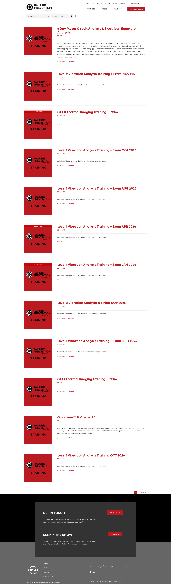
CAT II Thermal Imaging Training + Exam (87, 112)
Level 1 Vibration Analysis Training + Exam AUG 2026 (96, 188)
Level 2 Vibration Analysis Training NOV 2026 (91, 303)
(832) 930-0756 (96, 565)
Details (71, 61)
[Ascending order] (48, 16)
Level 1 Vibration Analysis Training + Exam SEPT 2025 (97, 341)
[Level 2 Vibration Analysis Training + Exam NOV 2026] (38, 86)
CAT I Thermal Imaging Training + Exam (87, 379)
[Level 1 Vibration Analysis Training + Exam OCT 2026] (38, 163)
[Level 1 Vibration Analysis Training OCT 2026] (38, 468)
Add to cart (62, 61)
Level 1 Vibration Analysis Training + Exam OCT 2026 (96, 150)
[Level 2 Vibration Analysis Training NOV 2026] (38, 315)
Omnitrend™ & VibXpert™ (76, 417)
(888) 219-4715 (107, 565)
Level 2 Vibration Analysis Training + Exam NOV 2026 (97, 74)
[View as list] (76, 16)
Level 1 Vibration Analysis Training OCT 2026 (91, 455)
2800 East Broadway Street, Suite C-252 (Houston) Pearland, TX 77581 (108, 567)
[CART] (144, 4)
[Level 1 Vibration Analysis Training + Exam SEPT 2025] (38, 353)
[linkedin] (94, 572)
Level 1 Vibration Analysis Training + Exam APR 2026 (96, 226)
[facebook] (90, 572)
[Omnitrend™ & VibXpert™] (38, 430)
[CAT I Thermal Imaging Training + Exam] (38, 392)
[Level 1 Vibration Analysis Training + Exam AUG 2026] (38, 201)
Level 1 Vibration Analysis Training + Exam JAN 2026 (96, 265)
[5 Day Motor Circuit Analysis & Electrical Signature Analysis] (38, 41)
